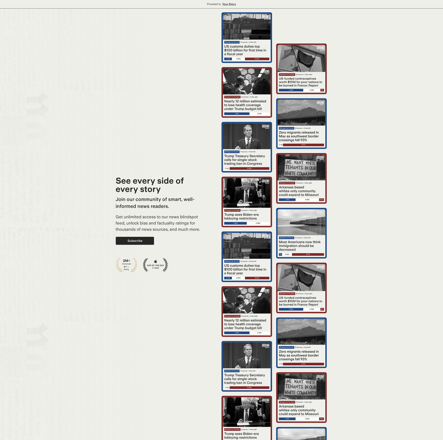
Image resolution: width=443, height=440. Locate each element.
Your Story (229, 4)
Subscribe (135, 241)
